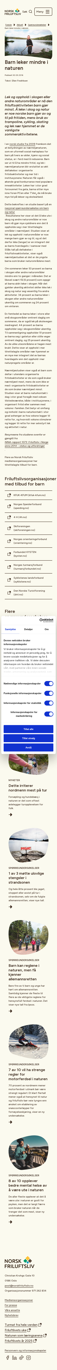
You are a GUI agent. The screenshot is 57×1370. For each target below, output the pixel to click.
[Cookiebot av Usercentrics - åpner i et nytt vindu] (40, 620)
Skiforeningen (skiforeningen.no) (24, 528)
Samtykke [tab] (10, 629)
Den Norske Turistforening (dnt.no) (29, 592)
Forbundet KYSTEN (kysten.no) (25, 554)
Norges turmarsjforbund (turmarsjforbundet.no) (28, 566)
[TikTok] (21, 1358)
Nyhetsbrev (11, 1315)
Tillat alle (28, 729)
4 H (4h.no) (20, 517)
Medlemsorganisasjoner (19, 1300)
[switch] (48, 693)
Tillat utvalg (28, 738)
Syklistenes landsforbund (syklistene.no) (29, 579)
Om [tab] (47, 629)
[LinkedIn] (14, 1358)
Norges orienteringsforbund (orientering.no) (30, 541)
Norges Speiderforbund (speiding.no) (27, 506)
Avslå (28, 747)
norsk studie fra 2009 (22, 143)
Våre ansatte (12, 1310)
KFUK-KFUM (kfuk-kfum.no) (29, 495)
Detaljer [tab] (28, 629)
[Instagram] (28, 1358)
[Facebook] (7, 1358)
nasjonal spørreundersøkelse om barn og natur (27, 210)
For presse (11, 1305)
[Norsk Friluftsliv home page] (13, 11)
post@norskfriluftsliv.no (19, 1285)
